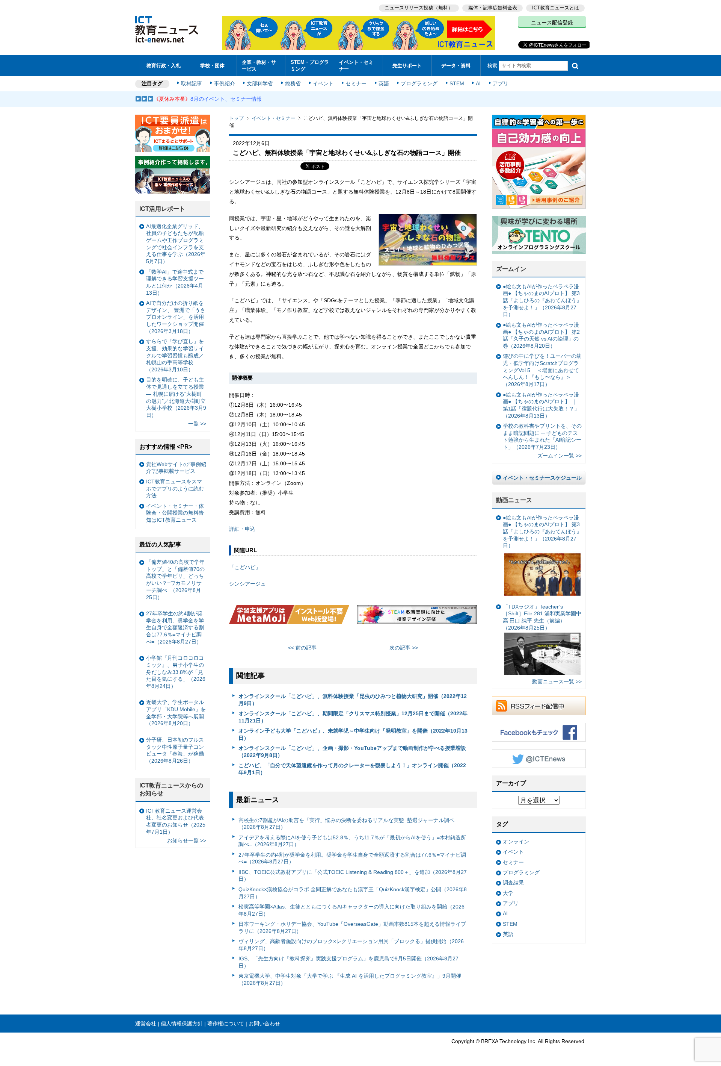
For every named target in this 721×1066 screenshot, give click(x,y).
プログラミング (419, 83)
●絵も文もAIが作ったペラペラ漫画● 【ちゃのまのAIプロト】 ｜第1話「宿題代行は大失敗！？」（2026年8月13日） (541, 405)
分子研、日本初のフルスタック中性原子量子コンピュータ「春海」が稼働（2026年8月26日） (175, 750)
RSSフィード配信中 (539, 706)
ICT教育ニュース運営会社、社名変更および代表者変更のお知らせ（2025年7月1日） (175, 821)
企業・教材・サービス (259, 65)
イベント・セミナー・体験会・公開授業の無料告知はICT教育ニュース (175, 513)
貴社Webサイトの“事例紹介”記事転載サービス (176, 467)
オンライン (516, 842)
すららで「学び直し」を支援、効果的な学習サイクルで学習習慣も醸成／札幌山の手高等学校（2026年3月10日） (175, 355)
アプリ (500, 83)
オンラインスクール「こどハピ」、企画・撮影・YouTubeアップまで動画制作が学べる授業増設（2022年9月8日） (352, 751)
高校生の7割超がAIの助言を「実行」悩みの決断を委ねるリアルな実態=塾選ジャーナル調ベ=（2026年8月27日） (347, 823)
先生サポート (407, 65)
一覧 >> (197, 424)
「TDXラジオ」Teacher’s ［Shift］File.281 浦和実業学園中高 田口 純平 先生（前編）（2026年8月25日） (542, 617)
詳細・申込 (242, 529)
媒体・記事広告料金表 (492, 8)
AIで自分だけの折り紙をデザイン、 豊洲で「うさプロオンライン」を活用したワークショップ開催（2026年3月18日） (175, 317)
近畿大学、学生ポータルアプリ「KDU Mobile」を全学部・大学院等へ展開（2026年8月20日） (176, 712)
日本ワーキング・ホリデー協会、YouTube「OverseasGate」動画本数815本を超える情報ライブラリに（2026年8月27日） (352, 927)
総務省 (293, 83)
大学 (508, 893)
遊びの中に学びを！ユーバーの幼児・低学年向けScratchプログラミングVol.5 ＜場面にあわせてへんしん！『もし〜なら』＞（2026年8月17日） (542, 370)
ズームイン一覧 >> (559, 456)
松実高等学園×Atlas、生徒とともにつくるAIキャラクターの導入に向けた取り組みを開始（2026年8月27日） (351, 910)
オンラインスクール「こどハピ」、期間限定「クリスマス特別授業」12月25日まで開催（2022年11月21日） (353, 717)
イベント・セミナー (356, 65)
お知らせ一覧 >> (186, 840)
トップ (236, 118)
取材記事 (191, 83)
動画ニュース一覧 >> (557, 681)
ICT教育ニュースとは (555, 8)
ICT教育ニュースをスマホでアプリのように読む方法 (175, 488)
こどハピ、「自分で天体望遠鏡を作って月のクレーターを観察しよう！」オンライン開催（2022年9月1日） (352, 768)
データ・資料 (456, 65)
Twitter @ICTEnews (539, 758)
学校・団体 (212, 65)
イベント (323, 83)
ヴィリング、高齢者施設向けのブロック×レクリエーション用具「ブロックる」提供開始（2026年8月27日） (351, 944)
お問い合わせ (264, 1024)
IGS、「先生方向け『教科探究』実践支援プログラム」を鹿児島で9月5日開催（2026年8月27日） (348, 962)
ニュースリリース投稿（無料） (419, 8)
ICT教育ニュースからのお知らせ (171, 789)
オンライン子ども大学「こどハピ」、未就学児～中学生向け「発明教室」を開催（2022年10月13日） (353, 734)
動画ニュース (514, 500)
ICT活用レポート (162, 209)
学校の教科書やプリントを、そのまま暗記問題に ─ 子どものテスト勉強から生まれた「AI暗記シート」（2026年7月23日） (542, 436)
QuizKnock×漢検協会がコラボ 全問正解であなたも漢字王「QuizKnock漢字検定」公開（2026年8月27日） (352, 892)
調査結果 (513, 883)
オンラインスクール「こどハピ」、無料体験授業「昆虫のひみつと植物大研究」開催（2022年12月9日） (352, 699)
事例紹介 (224, 83)
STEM (456, 83)
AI (478, 83)
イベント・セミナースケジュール (542, 478)
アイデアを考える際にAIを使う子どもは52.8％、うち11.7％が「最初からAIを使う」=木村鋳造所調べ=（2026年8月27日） (352, 841)
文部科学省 (260, 83)
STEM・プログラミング (310, 65)
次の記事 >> (403, 648)
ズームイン (511, 269)
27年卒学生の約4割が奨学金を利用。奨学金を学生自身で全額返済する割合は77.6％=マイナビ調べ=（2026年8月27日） (352, 858)
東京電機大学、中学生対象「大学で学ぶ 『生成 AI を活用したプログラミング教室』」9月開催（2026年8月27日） (349, 979)
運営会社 (145, 1024)
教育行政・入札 (163, 65)
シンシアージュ (247, 584)
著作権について (225, 1024)
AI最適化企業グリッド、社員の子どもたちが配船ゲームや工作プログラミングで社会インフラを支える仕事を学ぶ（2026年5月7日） (175, 244)
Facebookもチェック (539, 732)
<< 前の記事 (302, 648)
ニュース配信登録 (552, 23)
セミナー (356, 83)
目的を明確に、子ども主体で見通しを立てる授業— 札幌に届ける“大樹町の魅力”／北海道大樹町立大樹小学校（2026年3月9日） (176, 397)
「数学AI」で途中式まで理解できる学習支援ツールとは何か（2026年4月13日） (175, 282)
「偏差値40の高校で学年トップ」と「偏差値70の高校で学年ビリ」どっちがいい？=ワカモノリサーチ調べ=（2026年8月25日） (175, 579)
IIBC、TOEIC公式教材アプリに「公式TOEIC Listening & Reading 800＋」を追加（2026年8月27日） (352, 875)
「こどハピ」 (245, 567)
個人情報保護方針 (182, 1024)
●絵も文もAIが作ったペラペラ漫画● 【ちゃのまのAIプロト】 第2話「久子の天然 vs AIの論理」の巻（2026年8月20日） (541, 335)
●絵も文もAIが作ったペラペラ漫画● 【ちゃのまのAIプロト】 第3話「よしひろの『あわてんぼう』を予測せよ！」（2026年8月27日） (542, 300)
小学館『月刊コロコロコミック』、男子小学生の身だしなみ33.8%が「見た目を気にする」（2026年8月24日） (175, 672)
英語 (384, 83)
